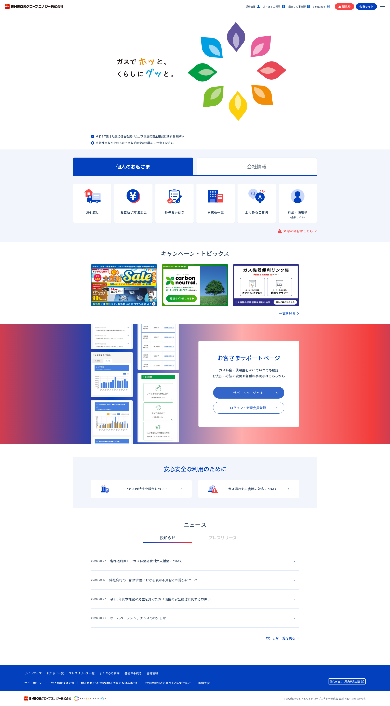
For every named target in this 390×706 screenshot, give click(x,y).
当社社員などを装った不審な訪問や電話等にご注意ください (135, 143)
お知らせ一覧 (55, 673)
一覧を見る (287, 313)
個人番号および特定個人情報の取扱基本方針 (110, 682)
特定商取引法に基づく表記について (168, 682)
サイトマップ (33, 673)
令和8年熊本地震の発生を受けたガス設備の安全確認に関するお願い (140, 136)
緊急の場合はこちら (298, 231)
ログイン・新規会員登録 (248, 407)
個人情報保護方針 (62, 682)
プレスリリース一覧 (81, 673)
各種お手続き (133, 673)
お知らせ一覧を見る (281, 638)
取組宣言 (204, 682)
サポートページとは (248, 392)
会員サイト (366, 6)
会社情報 (152, 673)
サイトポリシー (34, 682)
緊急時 (346, 6)
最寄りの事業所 (297, 6)
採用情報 (251, 6)
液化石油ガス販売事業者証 (345, 681)
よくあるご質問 (271, 6)
